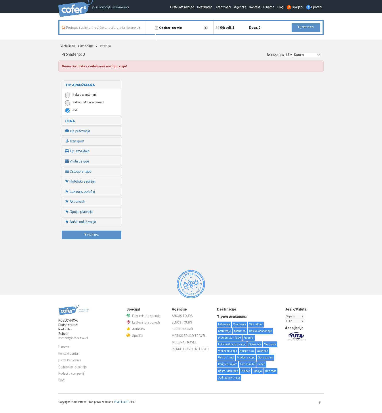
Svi (75, 110)
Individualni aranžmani (88, 102)
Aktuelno (138, 329)
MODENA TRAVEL (184, 342)
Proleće (245, 371)
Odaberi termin (170, 28)
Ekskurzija (254, 344)
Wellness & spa (227, 350)
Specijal (137, 335)
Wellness (262, 350)
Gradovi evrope (246, 357)
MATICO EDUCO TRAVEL (189, 335)
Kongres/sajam (227, 364)
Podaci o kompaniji (71, 373)
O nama (268, 7)
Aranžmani (223, 7)
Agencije (240, 7)
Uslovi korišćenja (69, 360)
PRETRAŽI (307, 27)
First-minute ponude (146, 316)
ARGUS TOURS (182, 316)
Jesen (261, 364)
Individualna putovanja (232, 344)
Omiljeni (295, 7)
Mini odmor (256, 324)
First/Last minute (182, 7)
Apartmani (240, 331)
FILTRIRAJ (93, 234)
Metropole (270, 344)
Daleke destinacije (260, 331)
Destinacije (204, 7)
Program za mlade (229, 337)
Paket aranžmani (85, 95)
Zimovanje (239, 324)
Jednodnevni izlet (229, 377)
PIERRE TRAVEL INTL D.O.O (190, 349)
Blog (280, 7)
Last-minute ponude (146, 322)
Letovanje (224, 324)
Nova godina (265, 357)
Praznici (249, 337)
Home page (85, 45)
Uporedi (315, 7)
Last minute (247, 364)
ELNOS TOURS (182, 322)
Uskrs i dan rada (228, 371)
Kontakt (254, 7)
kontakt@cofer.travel (73, 338)
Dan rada (270, 371)
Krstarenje (224, 331)
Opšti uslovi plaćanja (72, 367)
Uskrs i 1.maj (226, 357)
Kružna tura (247, 350)
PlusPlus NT (121, 402)
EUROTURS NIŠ (182, 329)
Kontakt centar (68, 353)
